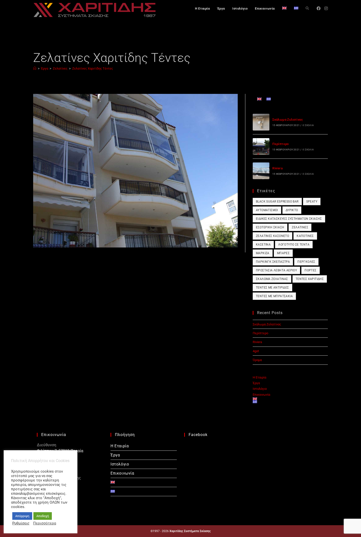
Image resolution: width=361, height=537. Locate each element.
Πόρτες (310, 270)
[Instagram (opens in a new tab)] (326, 8)
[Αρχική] (34, 68)
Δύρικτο (292, 210)
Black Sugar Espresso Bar (277, 201)
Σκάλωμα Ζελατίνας (287, 119)
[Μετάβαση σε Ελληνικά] (268, 99)
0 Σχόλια (308, 125)
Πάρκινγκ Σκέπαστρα (273, 261)
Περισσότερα (44, 523)
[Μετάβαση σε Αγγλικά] (284, 8)
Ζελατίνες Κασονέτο (272, 236)
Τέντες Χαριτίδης (310, 279)
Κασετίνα (263, 244)
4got (256, 351)
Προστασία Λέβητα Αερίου (276, 270)
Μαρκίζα (262, 253)
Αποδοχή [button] (42, 516)
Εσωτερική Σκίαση (270, 227)
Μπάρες (283, 253)
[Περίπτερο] (261, 146)
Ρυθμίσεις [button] (20, 523)
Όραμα (257, 360)
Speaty (311, 201)
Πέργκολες (306, 261)
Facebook (198, 434)
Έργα (256, 383)
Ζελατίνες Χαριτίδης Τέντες (92, 68)
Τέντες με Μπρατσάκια (274, 296)
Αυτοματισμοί (267, 210)
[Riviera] (261, 170)
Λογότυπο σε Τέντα (293, 244)
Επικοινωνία (261, 394)
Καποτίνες (305, 236)
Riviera (277, 168)
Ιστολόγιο (260, 389)
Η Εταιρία (259, 377)
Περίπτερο (280, 144)
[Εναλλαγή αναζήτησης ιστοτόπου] (307, 8)
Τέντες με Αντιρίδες (272, 287)
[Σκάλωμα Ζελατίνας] (261, 122)
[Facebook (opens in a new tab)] (318, 8)
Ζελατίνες (300, 227)
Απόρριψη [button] (22, 516)
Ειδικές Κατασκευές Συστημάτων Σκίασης (289, 218)
